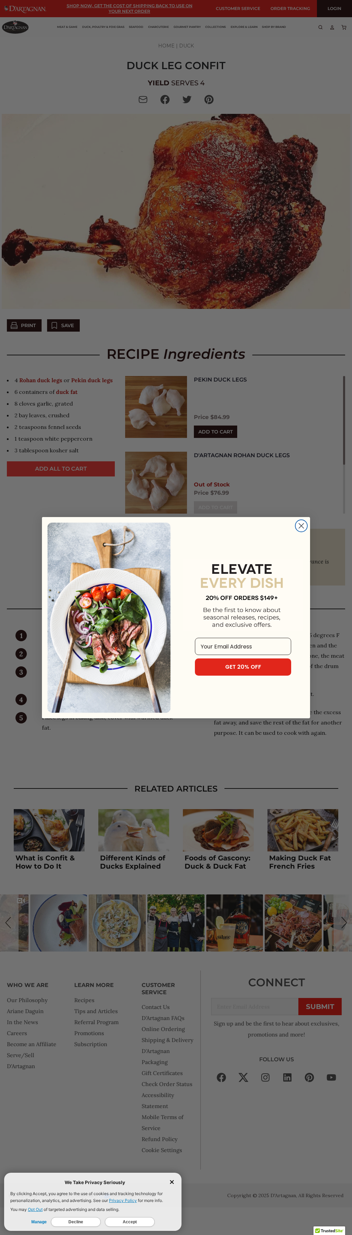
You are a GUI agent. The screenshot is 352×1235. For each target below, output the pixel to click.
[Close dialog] (301, 526)
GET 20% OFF (243, 667)
